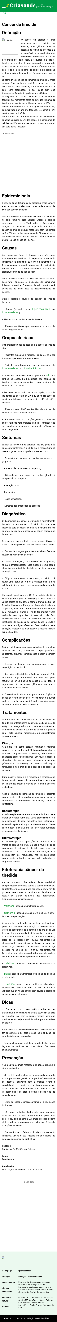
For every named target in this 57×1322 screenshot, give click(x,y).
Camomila (9, 912)
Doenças (6, 1276)
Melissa (10, 963)
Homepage (7, 1271)
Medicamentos (8, 1282)
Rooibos (10, 984)
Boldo (7, 973)
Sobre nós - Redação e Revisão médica (33, 1318)
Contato (7, 1318)
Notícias (5, 1307)
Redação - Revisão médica (30, 1276)
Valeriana (9, 905)
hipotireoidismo (10, 312)
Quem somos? (24, 1271)
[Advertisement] (28, 164)
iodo (48, 375)
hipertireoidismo (42, 309)
